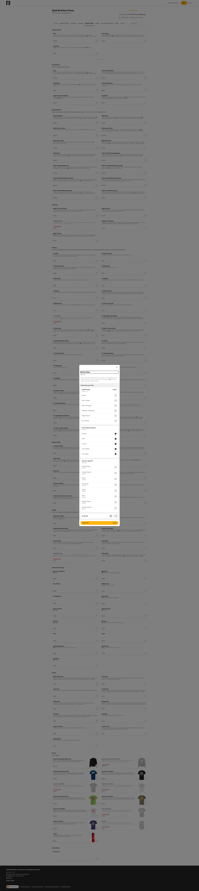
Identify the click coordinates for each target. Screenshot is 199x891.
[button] (99, 523)
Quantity (85, 516)
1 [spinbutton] (113, 516)
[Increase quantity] (116, 516)
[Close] (116, 367)
